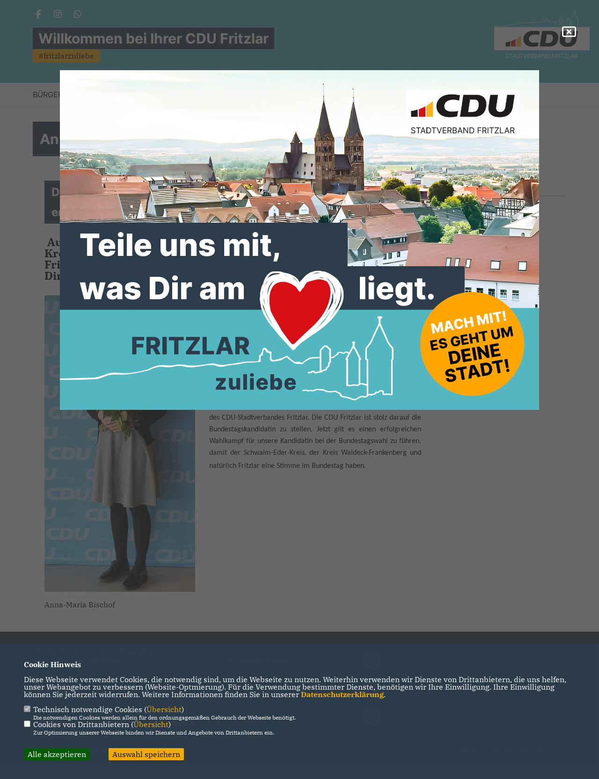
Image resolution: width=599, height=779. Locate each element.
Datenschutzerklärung (342, 694)
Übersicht (164, 709)
